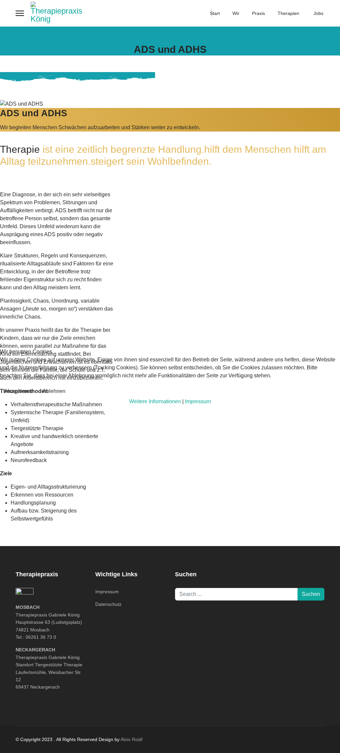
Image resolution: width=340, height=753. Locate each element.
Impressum (198, 401)
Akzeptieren (18, 391)
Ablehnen (53, 391)
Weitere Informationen (155, 401)
